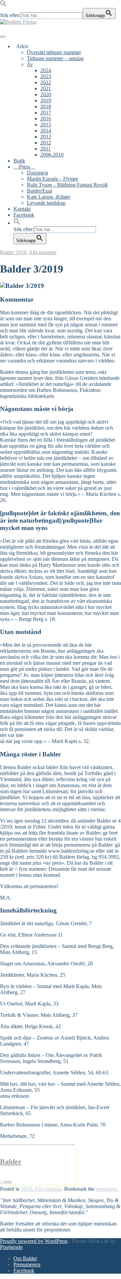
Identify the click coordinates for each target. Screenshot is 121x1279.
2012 (45, 142)
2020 (45, 94)
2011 (45, 148)
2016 (45, 118)
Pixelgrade (11, 1247)
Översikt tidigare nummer (54, 52)
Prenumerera (26, 1264)
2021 (45, 88)
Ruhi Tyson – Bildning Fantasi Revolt (67, 185)
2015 (45, 124)
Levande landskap (46, 203)
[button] (3, 5)
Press (24, 167)
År (30, 64)
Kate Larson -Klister (48, 197)
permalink (106, 1189)
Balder (7, 252)
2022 (45, 82)
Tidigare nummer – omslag (55, 58)
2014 (45, 130)
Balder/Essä (39, 191)
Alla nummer (42, 252)
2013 (45, 136)
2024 (45, 70)
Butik (19, 161)
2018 (45, 106)
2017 (45, 112)
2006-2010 (52, 154)
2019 (45, 100)
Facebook (23, 215)
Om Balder (25, 1258)
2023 (45, 76)
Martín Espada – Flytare (52, 179)
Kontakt (22, 209)
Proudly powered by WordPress (34, 1241)
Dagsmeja (37, 173)
